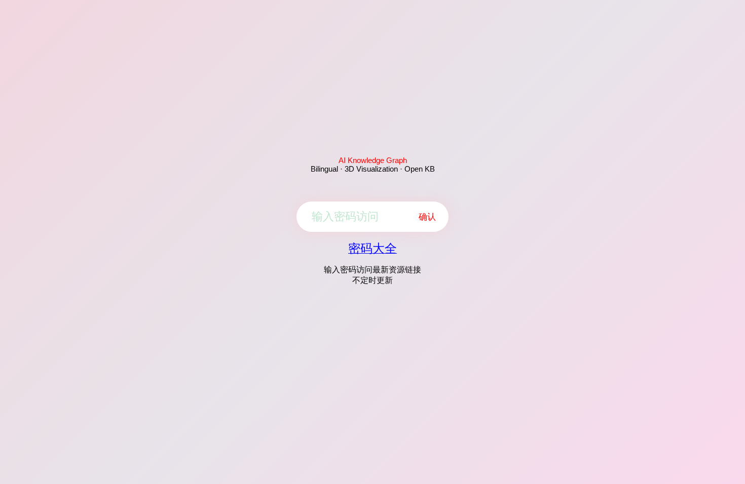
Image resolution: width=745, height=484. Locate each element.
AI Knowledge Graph (373, 160)
